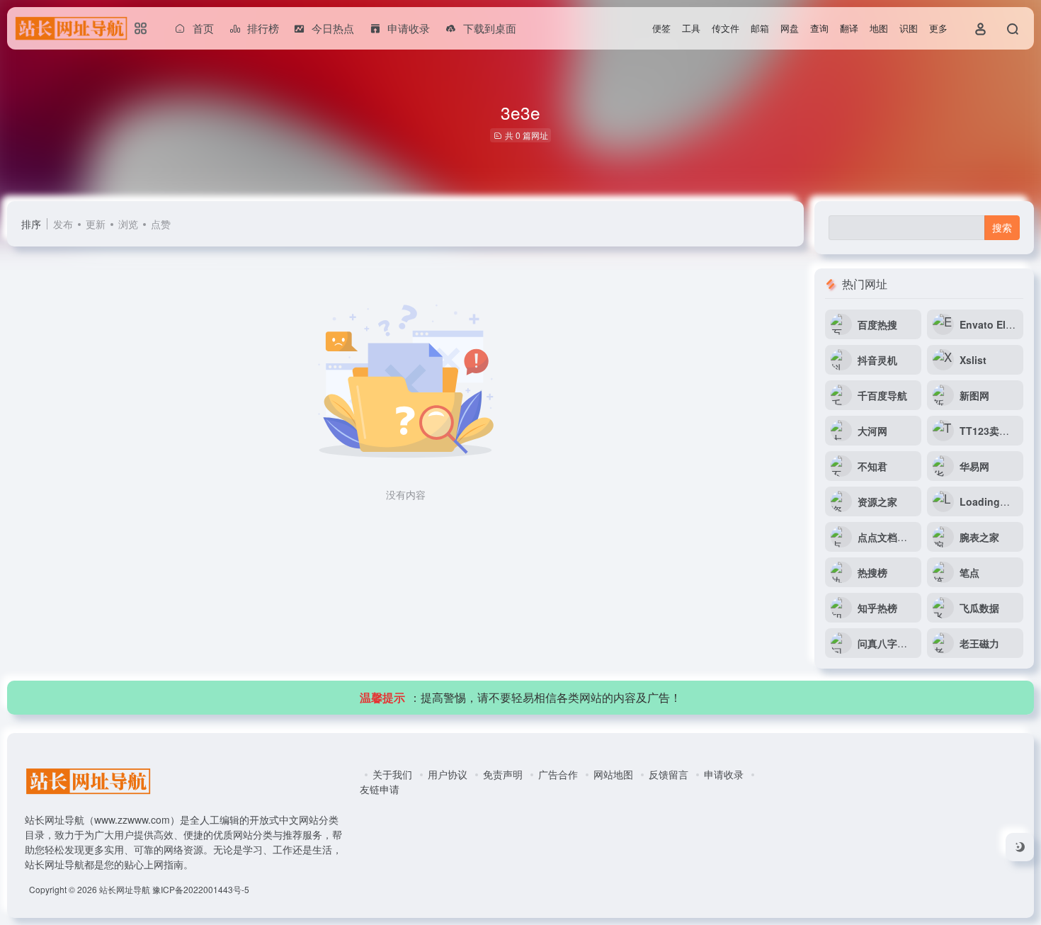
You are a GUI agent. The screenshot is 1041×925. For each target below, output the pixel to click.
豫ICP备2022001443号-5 (200, 889)
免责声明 (503, 774)
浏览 (128, 224)
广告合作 (558, 774)
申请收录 (724, 774)
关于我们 (392, 774)
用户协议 (447, 774)
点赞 (161, 224)
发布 (63, 224)
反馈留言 (668, 774)
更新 (96, 224)
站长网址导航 (124, 889)
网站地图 (613, 774)
